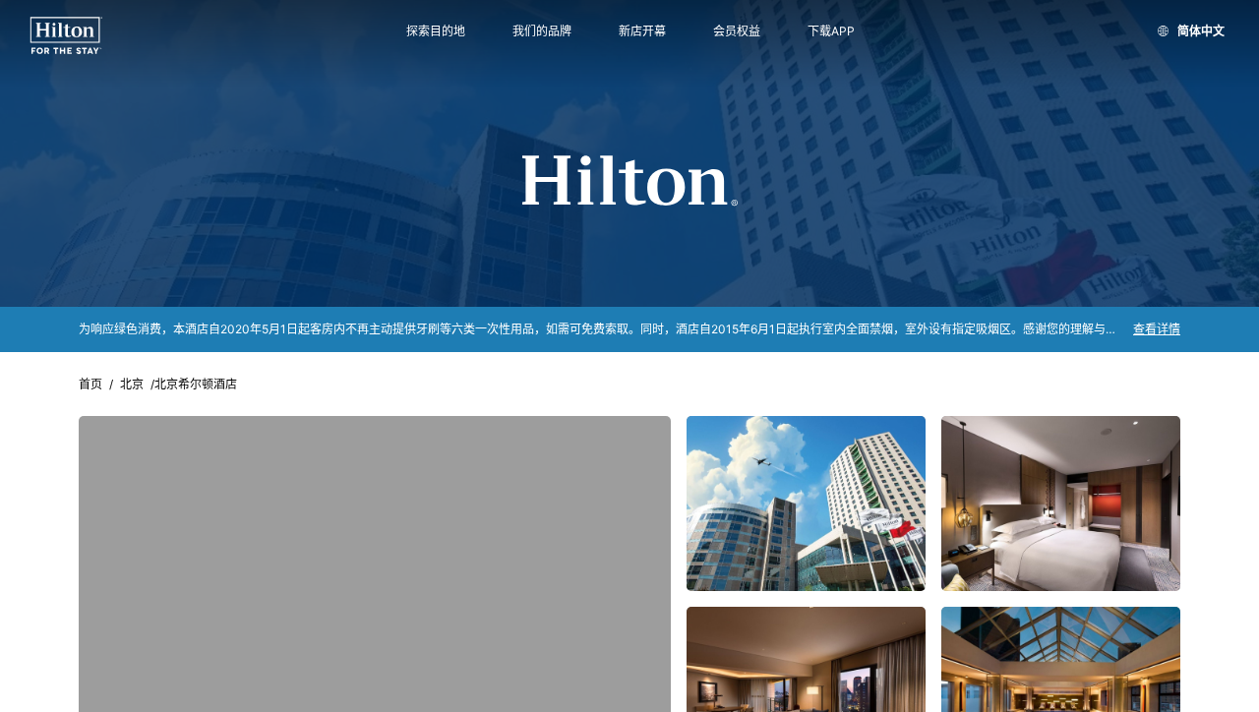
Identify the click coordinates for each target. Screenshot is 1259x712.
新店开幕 (642, 31)
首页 (90, 384)
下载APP (831, 31)
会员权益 (736, 31)
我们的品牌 (541, 31)
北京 (132, 384)
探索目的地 (435, 31)
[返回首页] (66, 36)
